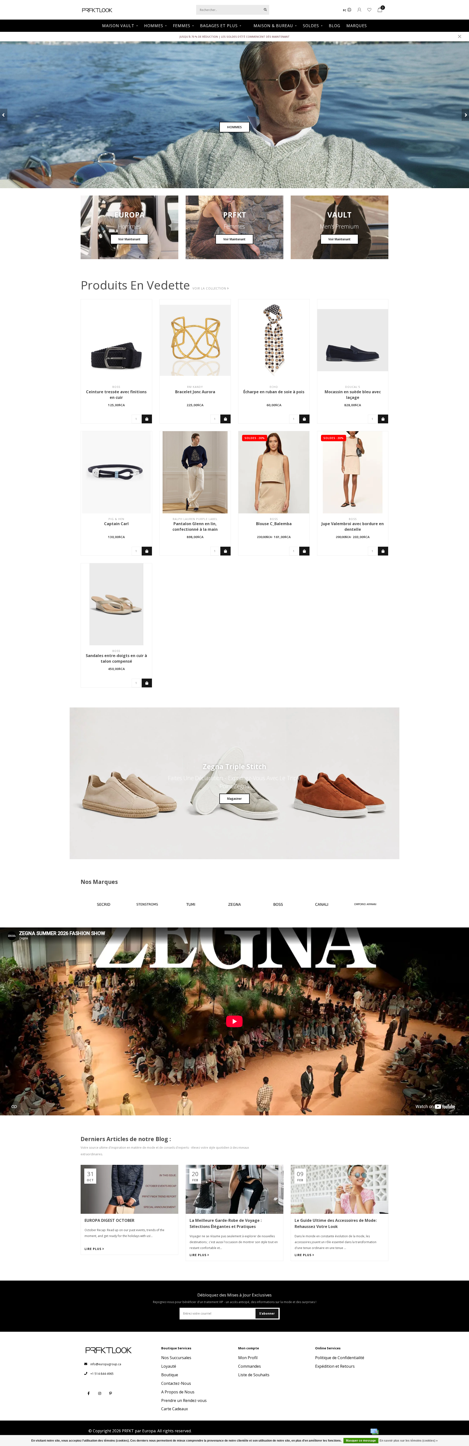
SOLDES (311, 25)
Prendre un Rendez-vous (184, 1400)
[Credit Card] (374, 1431)
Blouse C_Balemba (274, 523)
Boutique (169, 1374)
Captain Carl (116, 523)
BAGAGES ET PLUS (219, 25)
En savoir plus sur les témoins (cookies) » (409, 1440)
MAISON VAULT (118, 25)
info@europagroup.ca (105, 1364)
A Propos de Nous (177, 1392)
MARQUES (356, 25)
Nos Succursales (176, 1357)
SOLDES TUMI (234, 127)
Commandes (249, 1366)
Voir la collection (209, 288)
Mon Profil (247, 1357)
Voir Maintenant (129, 239)
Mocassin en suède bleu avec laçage (353, 394)
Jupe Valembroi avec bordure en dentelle (352, 526)
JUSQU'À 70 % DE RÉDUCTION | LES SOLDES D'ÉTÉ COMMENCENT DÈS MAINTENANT (234, 36)
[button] (3, 115)
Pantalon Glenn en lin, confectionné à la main (195, 526)
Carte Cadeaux (174, 1408)
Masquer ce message (361, 1440)
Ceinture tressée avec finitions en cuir (116, 394)
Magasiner (234, 799)
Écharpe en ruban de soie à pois (273, 391)
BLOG (334, 25)
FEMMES (181, 25)
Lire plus (93, 1249)
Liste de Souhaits (253, 1374)
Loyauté (168, 1366)
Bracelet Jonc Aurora (195, 391)
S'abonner (267, 1313)
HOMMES (153, 25)
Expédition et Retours (335, 1366)
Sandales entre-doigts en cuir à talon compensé (116, 658)
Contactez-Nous (176, 1383)
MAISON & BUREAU (273, 25)
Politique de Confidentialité (339, 1357)
